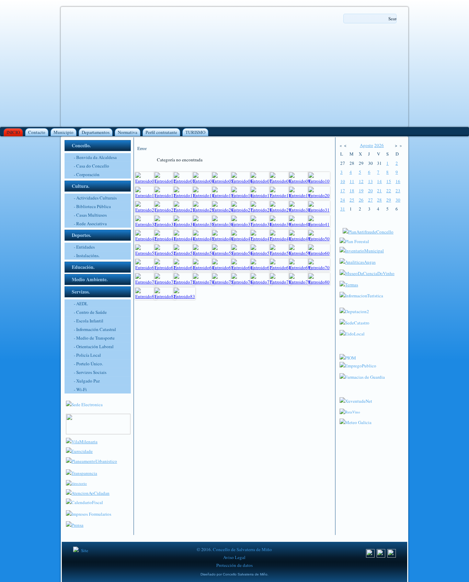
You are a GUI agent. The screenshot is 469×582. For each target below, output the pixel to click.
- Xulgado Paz (87, 381)
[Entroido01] (146, 181)
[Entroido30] (300, 210)
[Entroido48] (280, 239)
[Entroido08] (280, 181)
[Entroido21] (146, 210)
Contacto (36, 132)
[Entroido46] (223, 239)
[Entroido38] (261, 224)
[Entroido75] (223, 282)
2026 (379, 145)
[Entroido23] (184, 210)
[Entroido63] (184, 267)
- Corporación (87, 174)
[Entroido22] (165, 210)
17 (342, 190)
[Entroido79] (300, 282)
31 (342, 209)
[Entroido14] (204, 195)
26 (361, 200)
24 (342, 200)
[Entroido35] (204, 224)
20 (370, 190)
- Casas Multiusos (90, 215)
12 (361, 181)
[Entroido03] (184, 181)
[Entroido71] (146, 282)
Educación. (83, 267)
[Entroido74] (204, 282)
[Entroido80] (319, 282)
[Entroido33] (165, 224)
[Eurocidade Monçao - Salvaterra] (79, 451)
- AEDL (81, 303)
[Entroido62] (165, 267)
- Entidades (84, 247)
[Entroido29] (280, 210)
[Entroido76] (242, 282)
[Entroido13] (184, 195)
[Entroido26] (223, 210)
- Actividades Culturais (95, 198)
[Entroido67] (261, 267)
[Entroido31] (319, 210)
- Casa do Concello (91, 166)
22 (388, 190)
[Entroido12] (165, 195)
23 (398, 190)
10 (342, 181)
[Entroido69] (300, 267)
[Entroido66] (242, 267)
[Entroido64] (204, 267)
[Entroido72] (165, 282)
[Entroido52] (165, 253)
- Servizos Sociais (90, 372)
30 (398, 200)
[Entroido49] (300, 239)
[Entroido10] (319, 181)
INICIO (13, 132)
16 (398, 181)
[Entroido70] (319, 267)
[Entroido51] (146, 253)
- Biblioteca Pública (92, 206)
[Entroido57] (261, 253)
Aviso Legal (234, 557)
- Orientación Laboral (94, 346)
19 (361, 190)
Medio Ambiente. (90, 279)
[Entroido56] (242, 253)
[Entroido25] (204, 210)
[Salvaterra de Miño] (391, 556)
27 (370, 200)
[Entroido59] (300, 253)
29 (388, 200)
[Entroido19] (300, 195)
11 (352, 181)
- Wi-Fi (80, 389)
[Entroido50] (319, 239)
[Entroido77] (261, 282)
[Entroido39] (280, 224)
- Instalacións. (87, 255)
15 (388, 181)
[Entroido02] (165, 181)
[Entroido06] (242, 181)
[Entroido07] (261, 181)
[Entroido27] (242, 210)
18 (352, 190)
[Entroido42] (146, 239)
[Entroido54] (204, 253)
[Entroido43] (165, 239)
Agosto (366, 145)
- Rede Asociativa (90, 223)
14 (379, 181)
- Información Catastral (95, 329)
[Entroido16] (242, 195)
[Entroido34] (184, 224)
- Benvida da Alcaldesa (95, 157)
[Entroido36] (223, 224)
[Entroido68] (280, 267)
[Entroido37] (242, 224)
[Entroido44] (184, 239)
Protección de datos (234, 565)
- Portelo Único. (88, 364)
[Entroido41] (319, 224)
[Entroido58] (280, 253)
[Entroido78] (280, 282)
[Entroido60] (319, 253)
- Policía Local (87, 355)
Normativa (127, 132)
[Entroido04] (204, 181)
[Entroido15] (223, 195)
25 (352, 200)
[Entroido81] (146, 296)
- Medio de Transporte (94, 338)
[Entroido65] (223, 267)
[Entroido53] (184, 253)
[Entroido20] (319, 195)
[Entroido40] (300, 224)
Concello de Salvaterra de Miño (242, 549)
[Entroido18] (280, 195)
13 (370, 181)
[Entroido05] (223, 181)
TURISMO (195, 132)
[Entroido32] (146, 224)
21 (379, 190)
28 (379, 200)
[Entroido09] (300, 181)
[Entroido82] (165, 296)
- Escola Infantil (88, 321)
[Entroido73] (184, 282)
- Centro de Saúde (90, 312)
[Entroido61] (146, 267)
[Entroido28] (261, 210)
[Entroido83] (184, 296)
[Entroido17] (261, 195)
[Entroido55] (223, 253)
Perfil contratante (161, 132)
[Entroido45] (204, 239)
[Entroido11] (146, 195)
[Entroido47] (242, 239)
